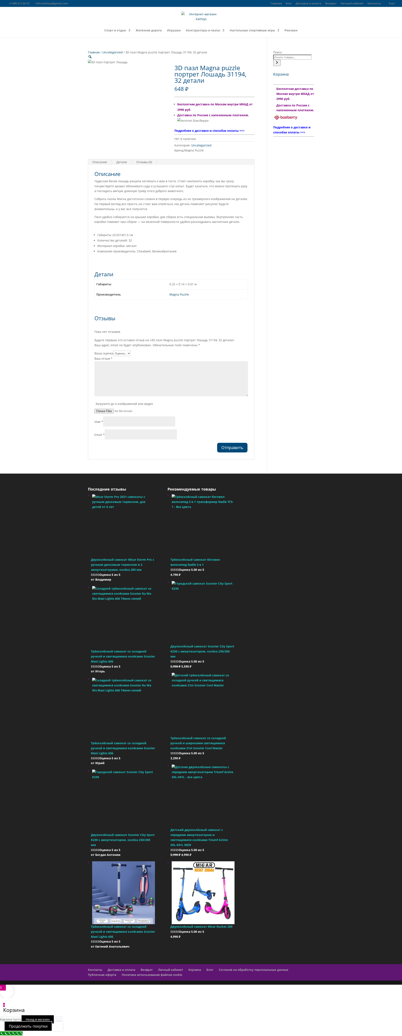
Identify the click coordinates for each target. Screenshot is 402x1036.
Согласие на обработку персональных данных (253, 970)
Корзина (194, 970)
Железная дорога (149, 30)
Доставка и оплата (308, 3)
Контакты (374, 3)
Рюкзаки (291, 30)
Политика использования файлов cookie (152, 975)
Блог (289, 3)
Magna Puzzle (179, 294)
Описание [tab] (99, 162)
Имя (98, 422)
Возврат (331, 3)
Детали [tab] (121, 162)
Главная (276, 3)
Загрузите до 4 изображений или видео (124, 404)
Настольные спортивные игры (252, 30)
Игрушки (173, 30)
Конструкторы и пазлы (203, 30)
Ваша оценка (103, 353)
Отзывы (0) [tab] (144, 162)
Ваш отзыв (103, 358)
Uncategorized (112, 52)
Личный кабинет (352, 3)
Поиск (277, 52)
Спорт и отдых (115, 30)
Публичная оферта (102, 975)
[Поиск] (277, 63)
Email (99, 435)
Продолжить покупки (28, 1026)
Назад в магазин (38, 1019)
